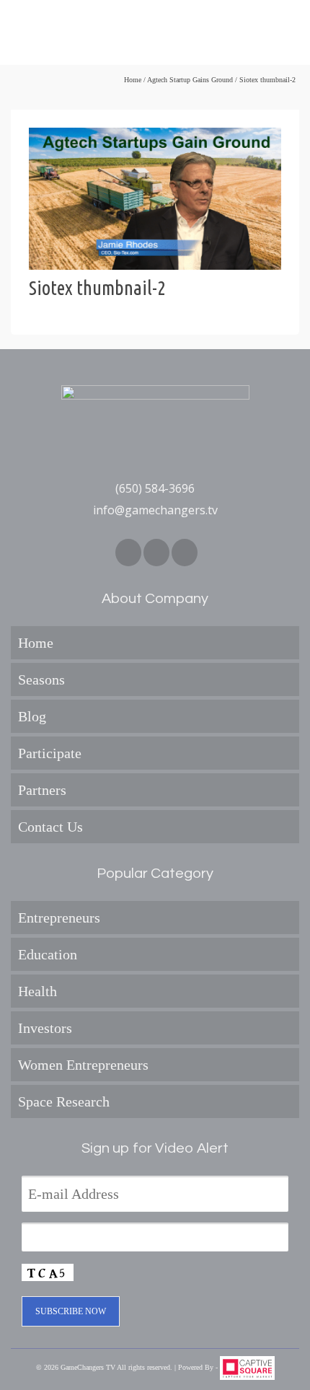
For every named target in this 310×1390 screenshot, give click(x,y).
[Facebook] (128, 552)
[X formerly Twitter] (156, 552)
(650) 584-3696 (155, 488)
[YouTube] (185, 552)
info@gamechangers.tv (155, 510)
